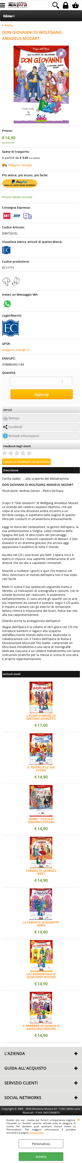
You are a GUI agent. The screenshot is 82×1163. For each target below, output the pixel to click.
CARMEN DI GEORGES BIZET (41, 872)
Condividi (15, 427)
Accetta (41, 1157)
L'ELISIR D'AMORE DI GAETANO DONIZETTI (41, 717)
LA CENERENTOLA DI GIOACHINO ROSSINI (41, 976)
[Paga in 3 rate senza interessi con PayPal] (19, 186)
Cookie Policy (36, 1132)
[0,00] (76, 5)
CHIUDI (78, 1119)
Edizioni (9, 16)
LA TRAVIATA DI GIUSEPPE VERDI (41, 924)
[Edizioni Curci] (6, 253)
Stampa (13, 418)
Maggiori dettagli (20, 165)
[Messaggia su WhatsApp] (7, 303)
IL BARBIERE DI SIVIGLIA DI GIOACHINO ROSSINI (41, 1027)
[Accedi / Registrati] (66, 5)
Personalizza (41, 1144)
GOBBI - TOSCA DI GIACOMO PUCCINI (41, 820)
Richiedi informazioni (23, 436)
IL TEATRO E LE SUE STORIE (41, 769)
